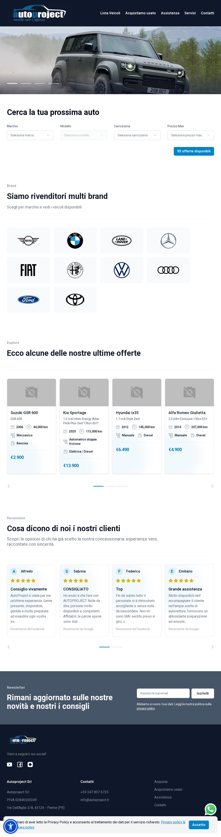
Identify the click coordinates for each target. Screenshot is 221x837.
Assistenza (170, 13)
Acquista (160, 782)
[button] (10, 826)
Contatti (207, 13)
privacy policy (146, 708)
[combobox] (30, 135)
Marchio (12, 126)
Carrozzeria (122, 126)
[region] (110, 433)
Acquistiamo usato (140, 13)
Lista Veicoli (110, 13)
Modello (65, 126)
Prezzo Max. (176, 126)
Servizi (190, 13)
